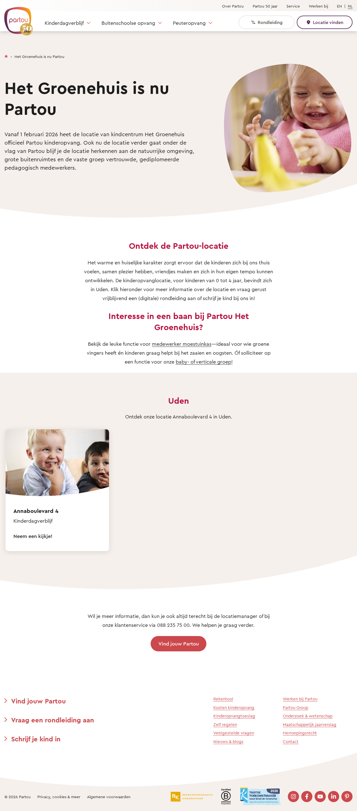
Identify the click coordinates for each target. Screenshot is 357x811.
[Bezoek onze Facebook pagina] (306, 796)
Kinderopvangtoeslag (234, 716)
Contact (290, 741)
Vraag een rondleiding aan (52, 720)
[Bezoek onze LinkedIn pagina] (333, 796)
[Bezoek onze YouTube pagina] (320, 796)
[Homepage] (6, 55)
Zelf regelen (225, 724)
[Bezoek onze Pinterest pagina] (347, 796)
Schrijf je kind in (36, 739)
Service (293, 6)
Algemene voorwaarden (109, 796)
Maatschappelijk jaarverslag (309, 724)
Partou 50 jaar (265, 6)
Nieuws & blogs (228, 741)
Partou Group (295, 707)
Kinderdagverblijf (64, 23)
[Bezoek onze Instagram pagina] (293, 796)
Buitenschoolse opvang (128, 23)
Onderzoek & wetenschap (307, 716)
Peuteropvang (189, 23)
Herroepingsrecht (300, 732)
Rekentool (223, 699)
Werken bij (318, 6)
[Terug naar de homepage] (16, 18)
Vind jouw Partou (178, 643)
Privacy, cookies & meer (58, 796)
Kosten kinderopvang (233, 707)
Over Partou (233, 6)
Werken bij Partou (300, 699)
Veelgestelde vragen (233, 732)
